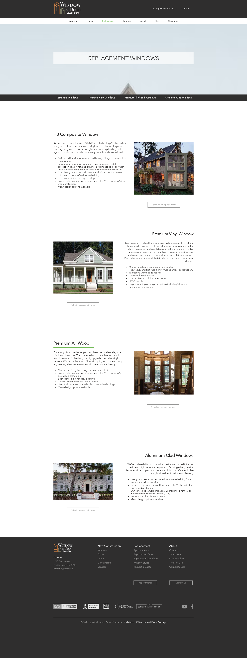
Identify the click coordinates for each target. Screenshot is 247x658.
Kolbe (101, 558)
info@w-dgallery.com (63, 568)
